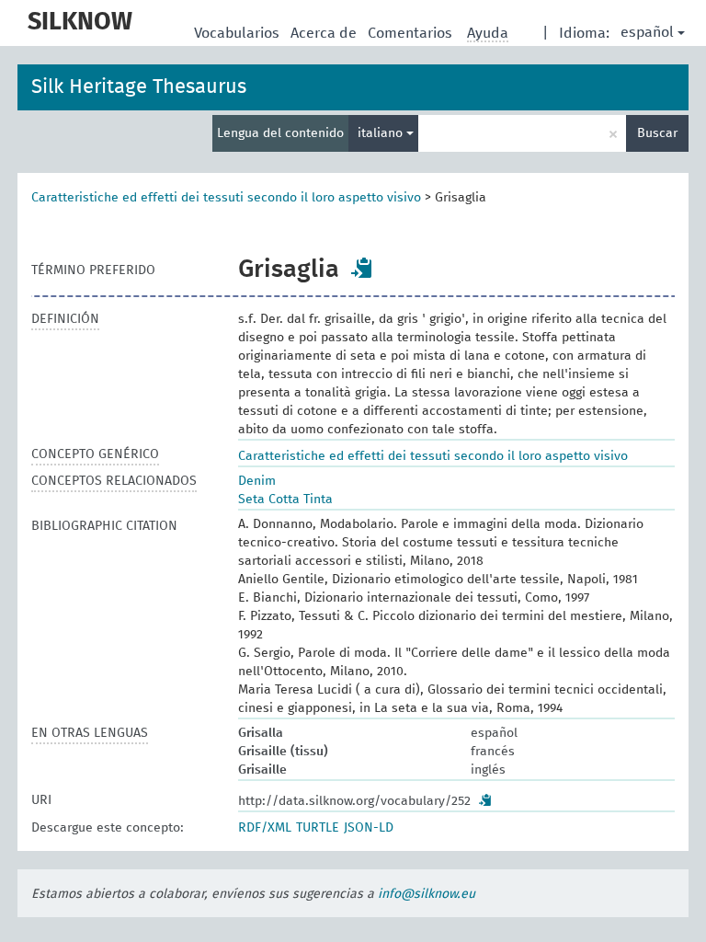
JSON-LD (368, 827)
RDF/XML (264, 827)
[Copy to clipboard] (362, 267)
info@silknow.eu (426, 894)
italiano (382, 133)
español (647, 32)
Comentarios (412, 33)
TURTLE (317, 827)
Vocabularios (238, 33)
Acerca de (325, 33)
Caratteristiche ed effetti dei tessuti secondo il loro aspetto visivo (226, 197)
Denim (257, 481)
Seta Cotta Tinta (285, 499)
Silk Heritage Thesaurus (138, 87)
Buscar (657, 133)
